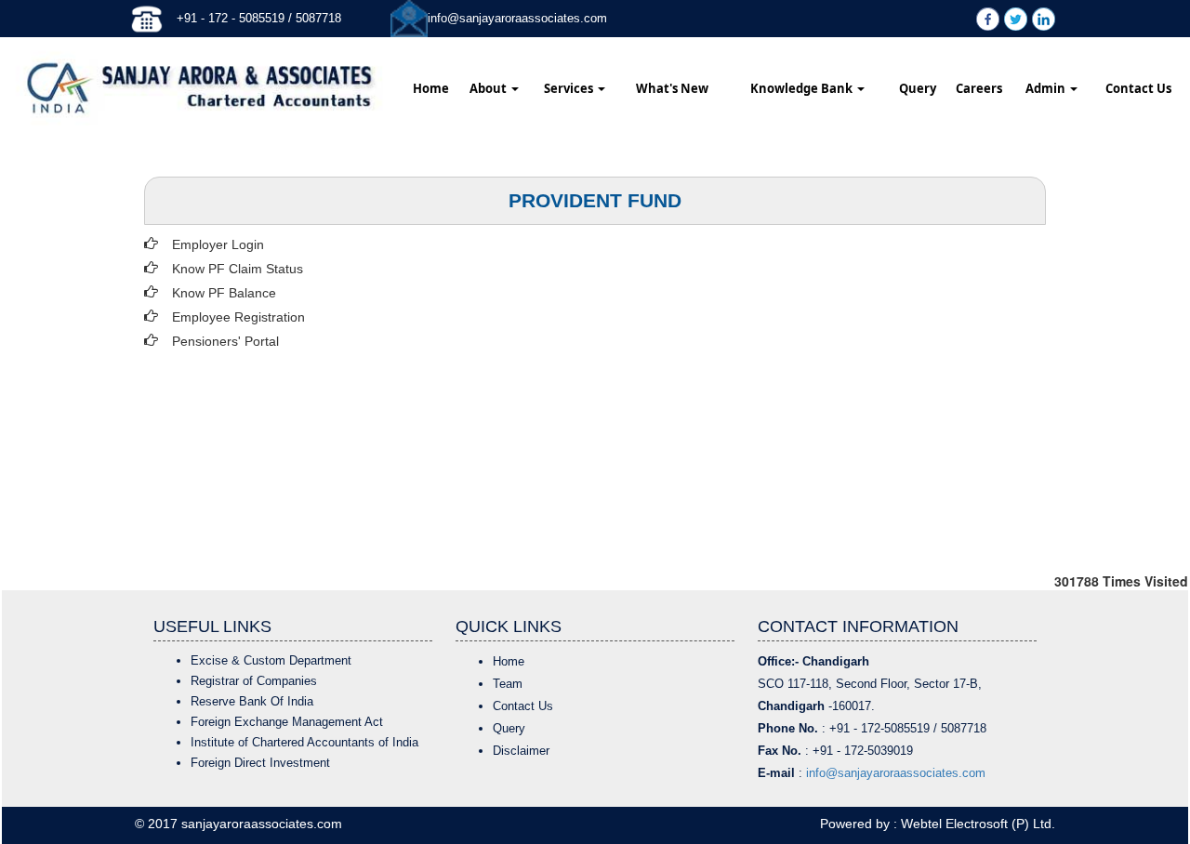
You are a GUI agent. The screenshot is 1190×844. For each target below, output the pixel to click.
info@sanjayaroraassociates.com (517, 18)
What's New (672, 88)
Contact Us (1138, 88)
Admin (1046, 88)
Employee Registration (238, 317)
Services (570, 88)
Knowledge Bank (802, 88)
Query (917, 88)
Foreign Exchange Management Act (287, 722)
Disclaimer (521, 751)
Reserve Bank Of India (252, 701)
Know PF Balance (224, 292)
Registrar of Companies (254, 681)
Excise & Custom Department (271, 660)
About (489, 88)
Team (507, 684)
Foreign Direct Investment (260, 763)
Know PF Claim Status (237, 268)
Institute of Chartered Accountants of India (304, 742)
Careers (979, 88)
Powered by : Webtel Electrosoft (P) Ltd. (937, 823)
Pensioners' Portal (225, 341)
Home (431, 88)
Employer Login (218, 244)
